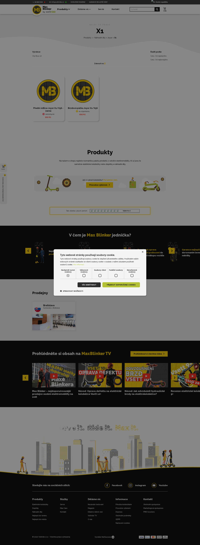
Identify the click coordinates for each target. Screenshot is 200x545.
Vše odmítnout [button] (89, 285)
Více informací (78, 264)
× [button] (142, 252)
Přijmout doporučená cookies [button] (121, 285)
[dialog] (100, 272)
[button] (71, 291)
